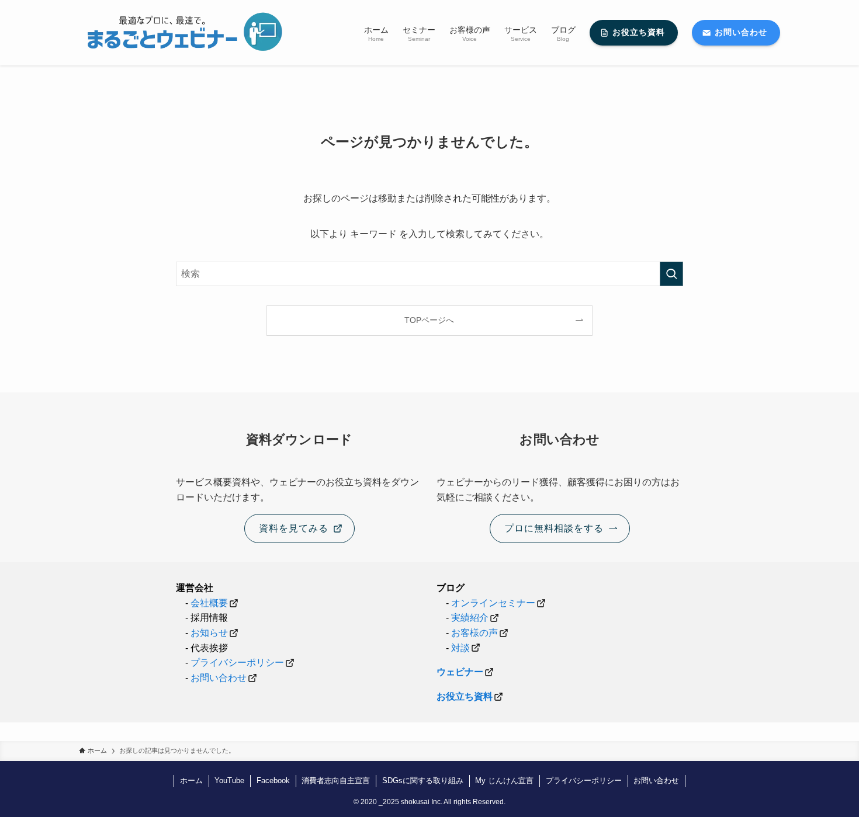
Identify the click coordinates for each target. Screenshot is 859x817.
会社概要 (209, 603)
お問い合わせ (218, 678)
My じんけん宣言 (504, 780)
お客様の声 (474, 633)
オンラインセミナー (493, 603)
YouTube (229, 780)
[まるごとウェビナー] (183, 32)
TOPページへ (429, 320)
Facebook (273, 780)
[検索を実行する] (671, 274)
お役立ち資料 (465, 696)
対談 (460, 648)
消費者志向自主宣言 (336, 780)
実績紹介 (470, 618)
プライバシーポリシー (237, 662)
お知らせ (208, 633)
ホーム (191, 780)
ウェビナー (460, 672)
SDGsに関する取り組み (422, 780)
